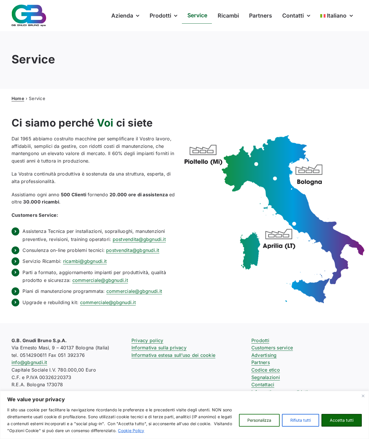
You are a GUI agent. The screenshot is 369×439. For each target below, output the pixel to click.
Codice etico (265, 370)
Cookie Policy (131, 430)
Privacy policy (147, 340)
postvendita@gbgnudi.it (139, 239)
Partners (260, 362)
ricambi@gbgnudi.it (85, 261)
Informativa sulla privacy (159, 348)
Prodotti (260, 340)
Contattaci (262, 384)
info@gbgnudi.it (29, 362)
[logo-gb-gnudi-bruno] (29, 7)
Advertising (264, 355)
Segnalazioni (265, 377)
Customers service (272, 348)
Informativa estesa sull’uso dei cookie (173, 355)
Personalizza (259, 420)
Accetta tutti (341, 420)
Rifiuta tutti (300, 420)
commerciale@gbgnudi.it (100, 280)
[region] (184, 415)
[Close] (362, 395)
